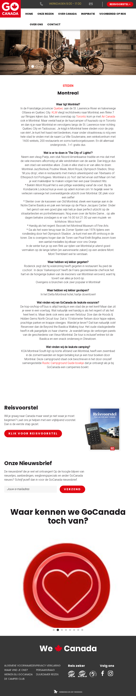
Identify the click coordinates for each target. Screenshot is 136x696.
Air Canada (108, 116)
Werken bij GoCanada (18, 674)
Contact (54, 24)
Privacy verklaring (48, 665)
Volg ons (107, 665)
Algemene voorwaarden (20, 665)
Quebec (58, 108)
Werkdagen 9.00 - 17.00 (65, 4)
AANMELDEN (72, 489)
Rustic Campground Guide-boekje (63, 363)
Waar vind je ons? (16, 670)
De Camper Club (14, 679)
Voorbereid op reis (112, 14)
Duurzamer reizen (47, 674)
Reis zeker (76, 665)
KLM (54, 112)
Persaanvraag (45, 670)
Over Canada (67, 14)
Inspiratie (88, 14)
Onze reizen (45, 14)
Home (29, 14)
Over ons (36, 24)
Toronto (81, 116)
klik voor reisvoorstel (33, 433)
